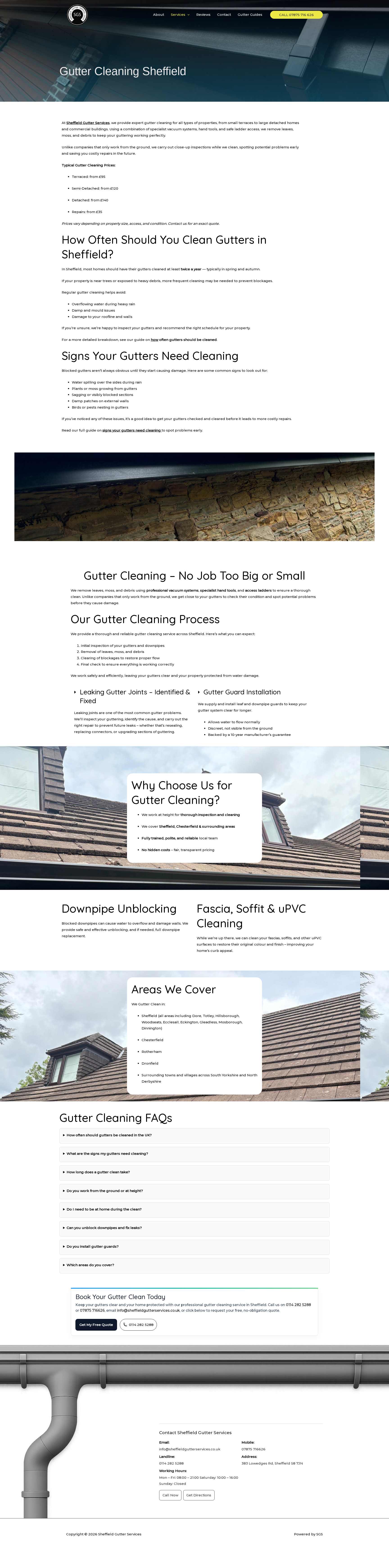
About (158, 14)
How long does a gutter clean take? (98, 1172)
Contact (224, 14)
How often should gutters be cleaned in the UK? (109, 1135)
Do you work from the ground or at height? (105, 1191)
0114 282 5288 (298, 1305)
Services (178, 14)
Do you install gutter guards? (93, 1246)
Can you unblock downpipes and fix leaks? (104, 1228)
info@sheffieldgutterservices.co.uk (148, 1310)
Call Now (170, 1495)
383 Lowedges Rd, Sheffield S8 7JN (272, 1463)
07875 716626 (92, 1310)
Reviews (203, 14)
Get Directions (198, 1495)
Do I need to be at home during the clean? (104, 1209)
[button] (187, 15)
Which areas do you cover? (90, 1265)
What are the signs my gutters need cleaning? (107, 1153)
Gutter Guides (250, 14)
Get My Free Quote (96, 1325)
